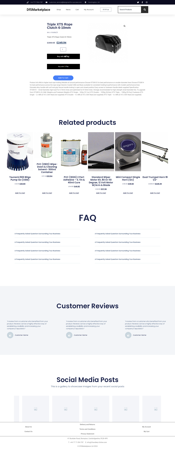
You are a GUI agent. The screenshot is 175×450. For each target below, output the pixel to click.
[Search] (144, 9)
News (68, 10)
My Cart (146, 431)
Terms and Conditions (87, 429)
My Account (89, 10)
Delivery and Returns (87, 424)
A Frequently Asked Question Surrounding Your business (37, 234)
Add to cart (63, 78)
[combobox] (129, 9)
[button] (124, 26)
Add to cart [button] (20, 193)
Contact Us (28, 431)
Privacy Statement (87, 434)
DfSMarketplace (38, 10)
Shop (59, 10)
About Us (28, 427)
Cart (77, 10)
